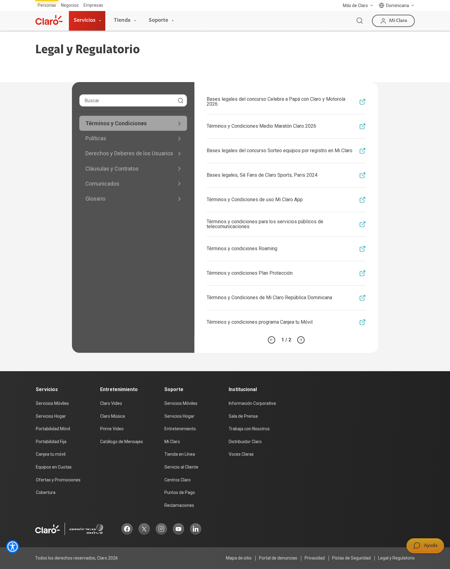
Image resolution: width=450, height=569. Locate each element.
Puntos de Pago (179, 492)
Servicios (85, 20)
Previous (271, 340)
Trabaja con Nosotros (249, 428)
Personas (47, 5)
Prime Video (112, 428)
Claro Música (112, 416)
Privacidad (315, 558)
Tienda (122, 20)
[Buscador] (359, 21)
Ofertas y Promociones (58, 479)
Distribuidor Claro (245, 441)
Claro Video (111, 403)
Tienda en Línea (179, 454)
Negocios (70, 5)
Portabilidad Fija (51, 441)
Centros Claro (177, 479)
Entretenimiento (180, 428)
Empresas (93, 5)
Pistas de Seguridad (351, 558)
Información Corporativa (252, 403)
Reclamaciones (179, 505)
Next (301, 340)
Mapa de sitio (239, 558)
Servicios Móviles (52, 403)
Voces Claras (241, 454)
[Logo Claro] (49, 20)
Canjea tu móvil (51, 454)
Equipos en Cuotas (54, 467)
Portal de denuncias (278, 558)
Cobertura (45, 492)
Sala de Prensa (243, 416)
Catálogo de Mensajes (121, 441)
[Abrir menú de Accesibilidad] (12, 546)
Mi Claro (172, 441)
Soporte (158, 20)
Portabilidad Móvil (53, 428)
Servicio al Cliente (181, 467)
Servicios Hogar (51, 416)
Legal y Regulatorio (396, 558)
